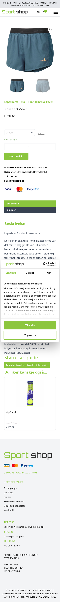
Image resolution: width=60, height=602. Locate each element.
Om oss (7, 496)
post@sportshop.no (14, 536)
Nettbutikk (9, 510)
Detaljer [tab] (30, 272)
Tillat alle (30, 325)
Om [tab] (49, 272)
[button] (51, 29)
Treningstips (10, 488)
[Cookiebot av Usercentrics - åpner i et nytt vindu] (43, 264)
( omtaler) (21, 108)
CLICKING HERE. (47, 596)
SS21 (17, 176)
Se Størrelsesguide (14, 180)
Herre (36, 171)
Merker (20, 171)
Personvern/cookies (14, 501)
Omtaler (11, 209)
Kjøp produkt (16, 156)
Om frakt (8, 492)
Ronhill (44, 171)
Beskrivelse (13, 203)
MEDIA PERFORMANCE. (30, 593)
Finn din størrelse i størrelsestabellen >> (27, 365)
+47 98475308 (42, 5)
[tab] (30, 203)
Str (5, 125)
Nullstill (41, 134)
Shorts (28, 171)
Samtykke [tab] (11, 272)
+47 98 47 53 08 (12, 545)
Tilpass (28, 335)
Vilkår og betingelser (14, 505)
